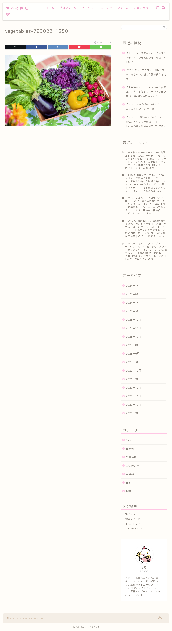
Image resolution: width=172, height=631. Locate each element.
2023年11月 (133, 328)
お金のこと (132, 466)
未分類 (130, 474)
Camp (129, 440)
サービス (87, 7)
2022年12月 (133, 370)
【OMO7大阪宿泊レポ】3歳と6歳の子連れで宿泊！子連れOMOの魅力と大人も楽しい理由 (145, 224)
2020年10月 (133, 404)
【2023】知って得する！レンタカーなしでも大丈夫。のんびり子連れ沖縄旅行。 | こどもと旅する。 (145, 208)
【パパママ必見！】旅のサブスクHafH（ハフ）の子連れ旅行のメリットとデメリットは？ (146, 201)
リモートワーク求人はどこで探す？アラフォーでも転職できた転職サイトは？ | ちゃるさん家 (145, 163)
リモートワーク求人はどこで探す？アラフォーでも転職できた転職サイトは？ (146, 57)
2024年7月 (133, 285)
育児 (128, 483)
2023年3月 (133, 362)
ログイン (129, 514)
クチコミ (123, 7)
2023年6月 (133, 353)
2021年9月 (133, 379)
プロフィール (68, 7)
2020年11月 (133, 396)
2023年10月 (133, 336)
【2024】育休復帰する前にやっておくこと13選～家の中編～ (145, 106)
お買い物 (131, 457)
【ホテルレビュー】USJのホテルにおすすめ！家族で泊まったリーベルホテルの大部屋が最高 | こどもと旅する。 (145, 231)
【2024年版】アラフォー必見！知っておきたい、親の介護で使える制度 (146, 74)
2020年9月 (133, 413)
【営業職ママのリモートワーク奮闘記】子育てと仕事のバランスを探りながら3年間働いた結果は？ (146, 92)
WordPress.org (134, 528)
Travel (130, 449)
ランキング (105, 7)
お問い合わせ (142, 7)
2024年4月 (133, 302)
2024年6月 (133, 294)
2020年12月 (133, 387)
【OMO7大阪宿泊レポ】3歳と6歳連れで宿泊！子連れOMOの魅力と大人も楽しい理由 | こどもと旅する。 (146, 254)
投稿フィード (132, 519)
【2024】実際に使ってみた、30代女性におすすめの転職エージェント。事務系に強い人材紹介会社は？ (146, 121)
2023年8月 (133, 345)
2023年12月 (133, 319)
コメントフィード (135, 524)
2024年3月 (133, 311)
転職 (128, 491)
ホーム (50, 7)
